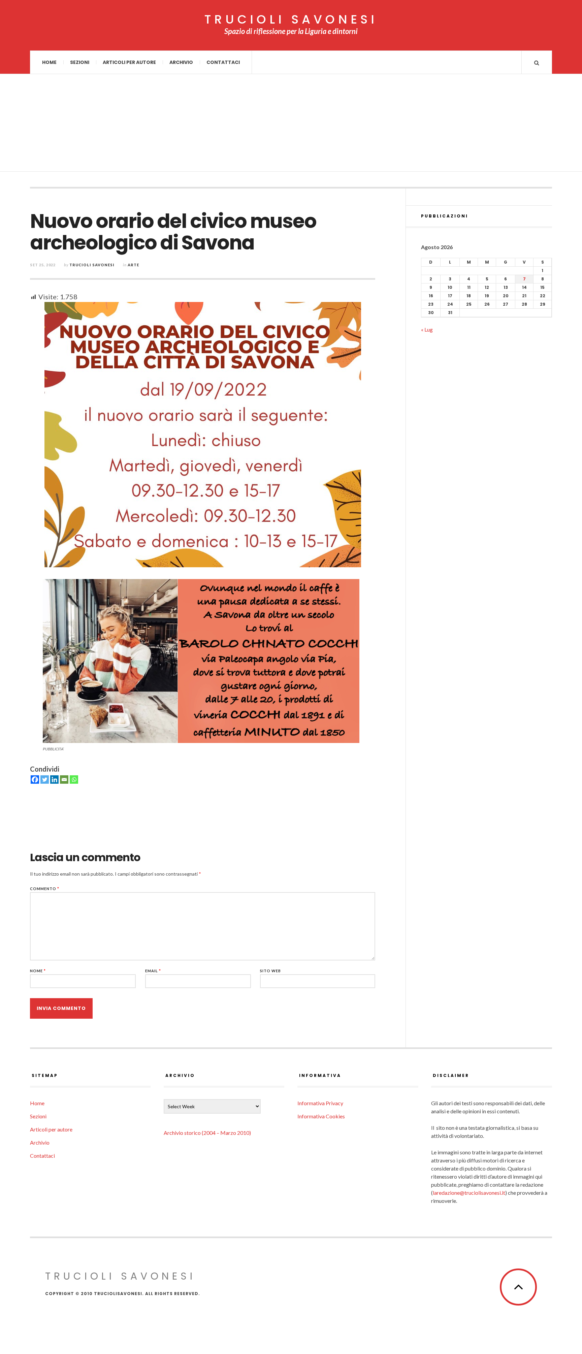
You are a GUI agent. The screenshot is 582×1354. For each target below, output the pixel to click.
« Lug (427, 329)
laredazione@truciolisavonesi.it (469, 1192)
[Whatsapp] (74, 779)
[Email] (64, 779)
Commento (44, 888)
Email (153, 971)
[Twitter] (44, 779)
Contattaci (223, 62)
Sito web (270, 971)
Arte (133, 265)
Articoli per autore (129, 62)
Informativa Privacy (320, 1103)
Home (49, 62)
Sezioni (79, 62)
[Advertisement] (291, 124)
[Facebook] (35, 779)
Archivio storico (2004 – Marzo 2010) (207, 1132)
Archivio (181, 62)
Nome (38, 971)
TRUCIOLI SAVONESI (291, 19)
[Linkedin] (54, 779)
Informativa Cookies (321, 1116)
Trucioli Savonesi (92, 265)
